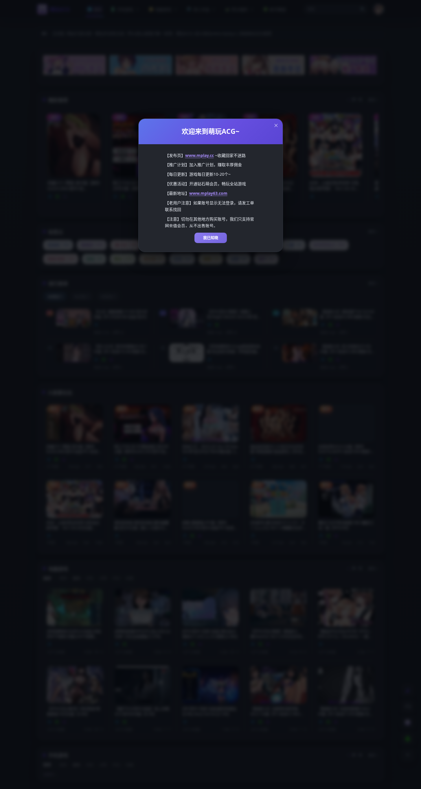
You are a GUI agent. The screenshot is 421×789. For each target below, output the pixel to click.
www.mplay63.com (208, 193)
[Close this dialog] (276, 125)
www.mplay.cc (199, 155)
